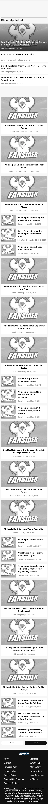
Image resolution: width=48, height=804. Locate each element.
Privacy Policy (10, 771)
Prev (12, 743)
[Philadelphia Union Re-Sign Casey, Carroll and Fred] (24, 276)
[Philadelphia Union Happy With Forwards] (24, 250)
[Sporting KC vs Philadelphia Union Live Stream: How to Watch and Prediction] (24, 37)
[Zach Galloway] (24, 224)
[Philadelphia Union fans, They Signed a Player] (24, 194)
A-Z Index (34, 779)
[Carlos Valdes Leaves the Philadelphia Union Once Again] (24, 235)
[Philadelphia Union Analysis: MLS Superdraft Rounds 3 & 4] (24, 315)
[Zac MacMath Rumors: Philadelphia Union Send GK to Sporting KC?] (24, 718)
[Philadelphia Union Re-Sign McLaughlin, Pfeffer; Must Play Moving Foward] (24, 571)
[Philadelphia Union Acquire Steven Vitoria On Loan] (24, 220)
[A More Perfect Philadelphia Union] (24, 57)
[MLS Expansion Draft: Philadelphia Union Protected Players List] (24, 637)
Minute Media (13, 789)
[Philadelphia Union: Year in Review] (24, 542)
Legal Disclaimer (37, 775)
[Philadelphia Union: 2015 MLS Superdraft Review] (24, 355)
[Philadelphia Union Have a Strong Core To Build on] (24, 703)
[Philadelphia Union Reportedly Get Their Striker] (24, 155)
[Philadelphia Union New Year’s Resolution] (24, 517)
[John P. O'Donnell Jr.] (10, 60)
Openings (34, 759)
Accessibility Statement (14, 779)
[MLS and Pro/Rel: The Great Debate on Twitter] (24, 479)
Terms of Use (36, 771)
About (6, 759)
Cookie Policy (10, 775)
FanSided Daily (10, 767)
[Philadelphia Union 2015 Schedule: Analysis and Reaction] (24, 412)
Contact (7, 763)
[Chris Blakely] (23, 253)
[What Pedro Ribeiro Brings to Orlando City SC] (24, 556)
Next (36, 743)
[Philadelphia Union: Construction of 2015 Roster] (24, 115)
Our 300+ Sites (36, 763)
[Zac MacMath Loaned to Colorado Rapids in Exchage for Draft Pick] (24, 440)
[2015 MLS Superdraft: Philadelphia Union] (24, 381)
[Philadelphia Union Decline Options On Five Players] (24, 677)
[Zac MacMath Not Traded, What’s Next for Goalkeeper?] (24, 598)
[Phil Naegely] (6, 48)
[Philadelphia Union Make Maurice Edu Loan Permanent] (24, 396)
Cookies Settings (11, 783)
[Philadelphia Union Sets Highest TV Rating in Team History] (24, 80)
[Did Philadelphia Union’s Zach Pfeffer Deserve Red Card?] (24, 69)
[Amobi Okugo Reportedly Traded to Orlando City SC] (24, 732)
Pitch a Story (35, 767)
